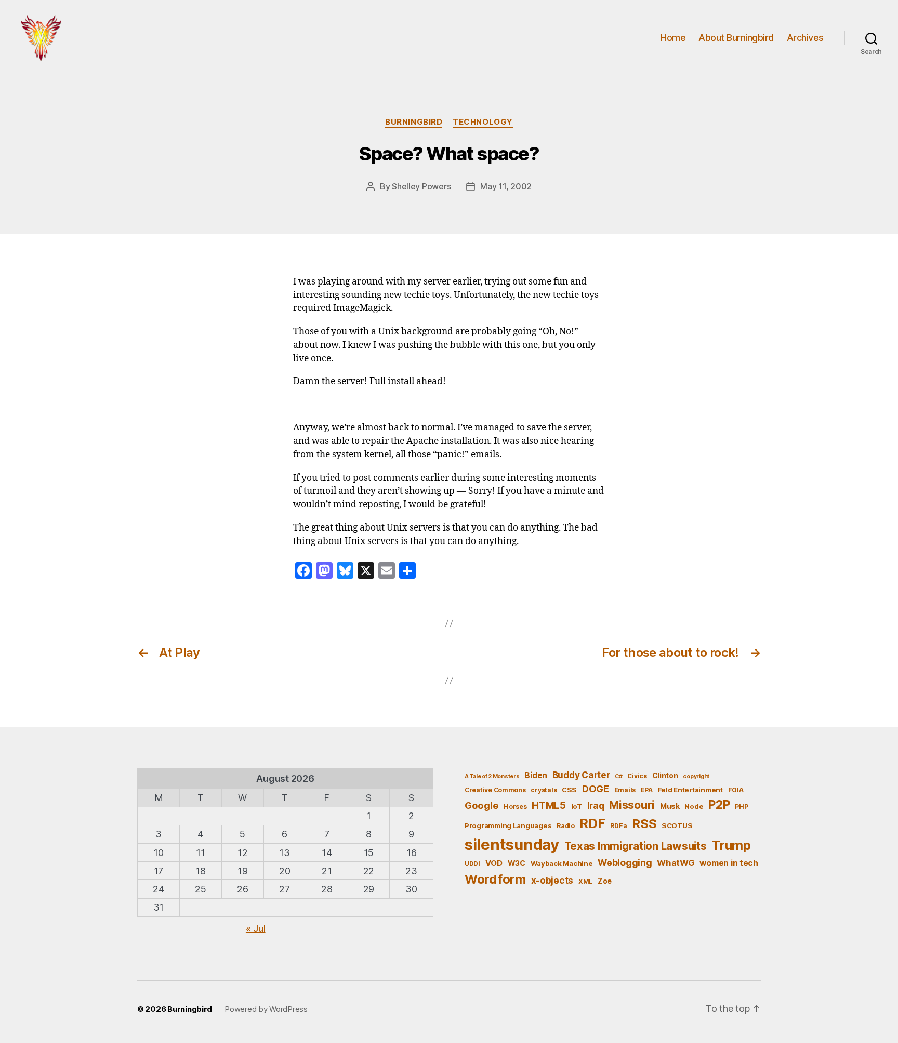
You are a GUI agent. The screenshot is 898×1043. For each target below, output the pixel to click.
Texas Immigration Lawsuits (635, 845)
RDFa (618, 826)
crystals (544, 790)
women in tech (728, 863)
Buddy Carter (581, 774)
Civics (636, 776)
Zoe (605, 880)
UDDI (472, 864)
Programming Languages (508, 825)
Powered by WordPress (266, 1009)
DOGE (595, 788)
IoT (576, 806)
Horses (515, 806)
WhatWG (675, 863)
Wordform (495, 879)
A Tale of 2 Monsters (492, 776)
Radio (566, 826)
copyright (696, 776)
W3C (516, 863)
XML (585, 881)
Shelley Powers (421, 186)
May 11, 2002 (506, 186)
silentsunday (512, 844)
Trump (731, 845)
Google (481, 805)
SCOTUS (677, 825)
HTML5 (549, 805)
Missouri (632, 804)
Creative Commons (495, 790)
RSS (644, 823)
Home (673, 37)
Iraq (595, 805)
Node (693, 806)
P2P (719, 804)
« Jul (256, 928)
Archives (805, 37)
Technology (483, 122)
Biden (535, 775)
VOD (494, 863)
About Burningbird (736, 37)
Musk (670, 806)
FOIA (736, 790)
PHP (741, 806)
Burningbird (413, 122)
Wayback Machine (562, 863)
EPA (647, 790)
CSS (569, 789)
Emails (625, 790)
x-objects (552, 880)
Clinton (665, 775)
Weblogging (625, 862)
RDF (592, 823)
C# (618, 776)
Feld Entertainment (690, 789)
